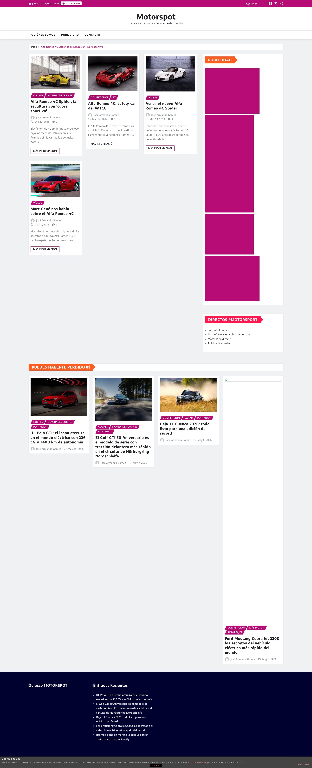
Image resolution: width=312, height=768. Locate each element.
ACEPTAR (156, 766)
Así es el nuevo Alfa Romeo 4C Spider (164, 105)
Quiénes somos (43, 34)
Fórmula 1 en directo (220, 330)
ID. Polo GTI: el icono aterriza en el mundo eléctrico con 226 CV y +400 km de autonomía (58, 437)
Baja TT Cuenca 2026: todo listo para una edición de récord (185, 428)
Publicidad (70, 34)
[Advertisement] (233, 91)
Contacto (92, 34)
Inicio (34, 46)
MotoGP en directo (219, 339)
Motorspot (156, 16)
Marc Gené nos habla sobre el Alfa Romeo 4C (52, 211)
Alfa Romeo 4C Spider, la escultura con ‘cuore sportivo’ (72, 46)
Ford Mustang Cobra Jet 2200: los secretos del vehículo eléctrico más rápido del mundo (253, 645)
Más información (45, 150)
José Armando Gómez (48, 117)
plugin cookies (304, 764)
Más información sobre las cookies (229, 334)
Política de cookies (219, 343)
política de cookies (198, 762)
